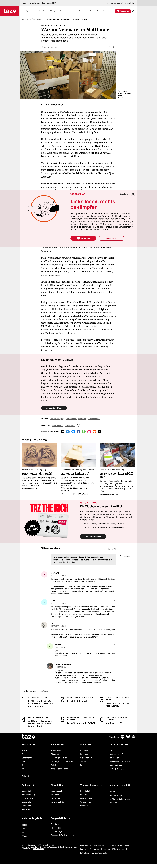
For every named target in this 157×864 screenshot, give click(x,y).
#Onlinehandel (71, 419)
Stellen (83, 761)
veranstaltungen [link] (34, 3)
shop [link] (43, 3)
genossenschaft (116, 754)
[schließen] (133, 194)
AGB (114, 849)
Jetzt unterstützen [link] (54, 408)
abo (111, 750)
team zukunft (56, 791)
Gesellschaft (27, 758)
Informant (84, 849)
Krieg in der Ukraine (59, 769)
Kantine (25, 828)
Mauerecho (26, 802)
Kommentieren (57, 426)
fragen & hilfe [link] (51, 3)
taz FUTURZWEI (116, 795)
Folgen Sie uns (114, 737)
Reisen (24, 825)
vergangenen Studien (92, 139)
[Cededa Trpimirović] (50, 666)
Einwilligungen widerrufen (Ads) (93, 853)
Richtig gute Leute (59, 758)
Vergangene (85, 802)
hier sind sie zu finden (68, 562)
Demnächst (85, 791)
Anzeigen (26, 836)
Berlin (24, 769)
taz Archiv (114, 803)
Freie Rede (26, 806)
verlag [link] (24, 3)
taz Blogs (113, 792)
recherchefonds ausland (120, 761)
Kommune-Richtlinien (115, 845)
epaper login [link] (129, 3)
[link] (27, 11)
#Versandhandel (94, 419)
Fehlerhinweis (70, 426)
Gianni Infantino (57, 754)
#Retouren (82, 419)
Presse (83, 765)
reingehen (26, 809)
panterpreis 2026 (117, 769)
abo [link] (108, 3)
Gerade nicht (125, 194)
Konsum (40, 19)
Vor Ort (83, 794)
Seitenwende (122, 849)
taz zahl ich (114, 758)
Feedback (55, 824)
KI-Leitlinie (129, 845)
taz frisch (55, 794)
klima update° (27, 798)
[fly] (44, 625)
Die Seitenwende (87, 758)
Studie (107, 118)
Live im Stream (86, 798)
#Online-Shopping (57, 419)
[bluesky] (128, 738)
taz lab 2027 (85, 806)
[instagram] (133, 738)
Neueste (106, 549)
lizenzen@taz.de (38, 849)
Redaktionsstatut (97, 845)
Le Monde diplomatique (120, 799)
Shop (24, 832)
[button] (134, 11)
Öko (33, 19)
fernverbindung (28, 794)
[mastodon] (123, 738)
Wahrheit (25, 776)
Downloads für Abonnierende (63, 835)
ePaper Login (56, 831)
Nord (24, 772)
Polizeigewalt (56, 750)
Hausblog (84, 754)
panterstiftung (116, 765)
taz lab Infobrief (57, 802)
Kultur (24, 761)
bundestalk (26, 791)
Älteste (113, 549)
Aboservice (56, 828)
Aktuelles (84, 750)
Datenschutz (95, 849)
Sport (24, 765)
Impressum (106, 849)
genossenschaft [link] (117, 3)
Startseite (25, 19)
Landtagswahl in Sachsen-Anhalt (62, 763)
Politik (24, 750)
